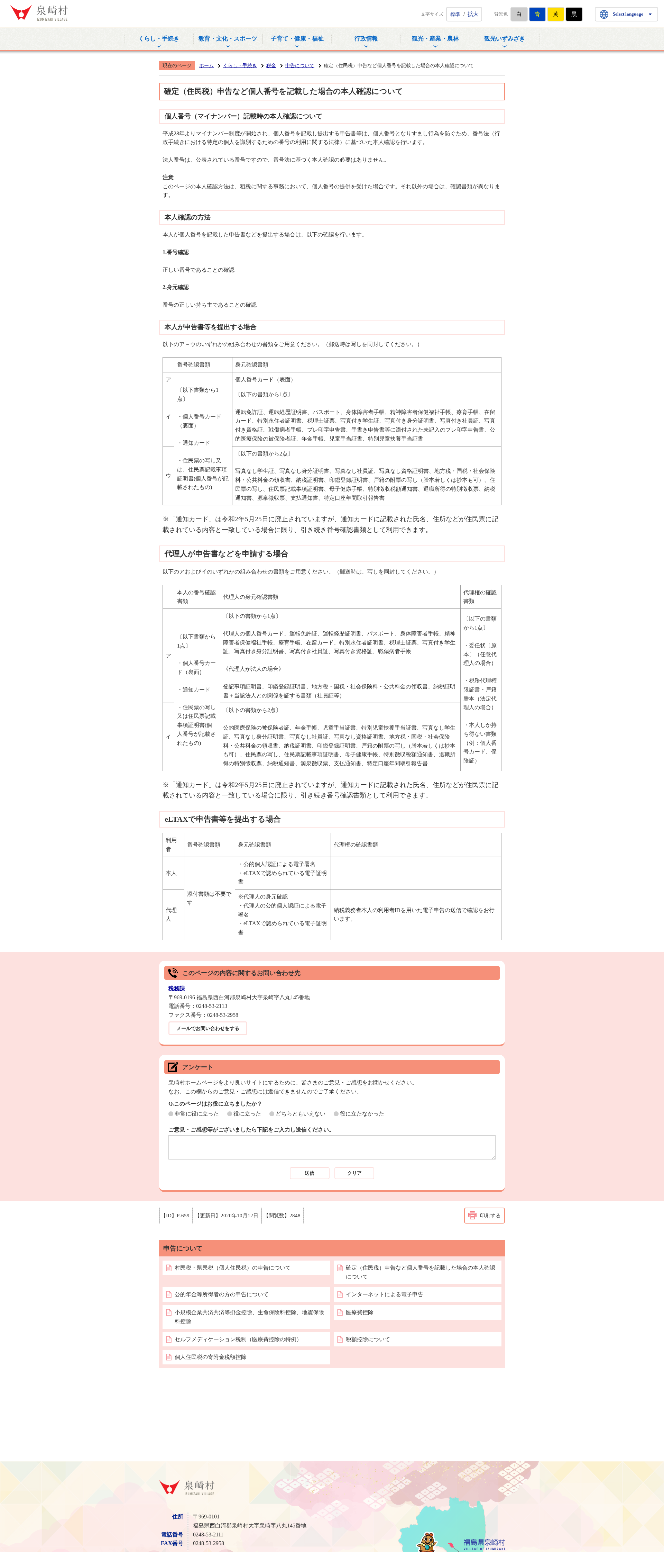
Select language (628, 14)
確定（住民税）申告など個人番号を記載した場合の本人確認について (420, 1272)
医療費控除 (360, 1312)
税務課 (176, 988)
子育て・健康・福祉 (297, 38)
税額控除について (368, 1339)
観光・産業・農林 (435, 38)
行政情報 (366, 38)
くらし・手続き (158, 38)
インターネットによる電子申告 (384, 1294)
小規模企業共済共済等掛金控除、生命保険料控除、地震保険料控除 (249, 1316)
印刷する (490, 1215)
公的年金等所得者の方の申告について (222, 1294)
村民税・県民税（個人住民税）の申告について (233, 1268)
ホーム (206, 65)
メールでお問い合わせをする (207, 1028)
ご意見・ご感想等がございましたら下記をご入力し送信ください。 (251, 1130)
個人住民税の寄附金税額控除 (211, 1357)
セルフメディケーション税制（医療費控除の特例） (238, 1339)
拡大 (473, 14)
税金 (271, 65)
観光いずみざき (504, 38)
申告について (299, 65)
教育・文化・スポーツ (228, 38)
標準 (455, 14)
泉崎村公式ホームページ (39, 13)
